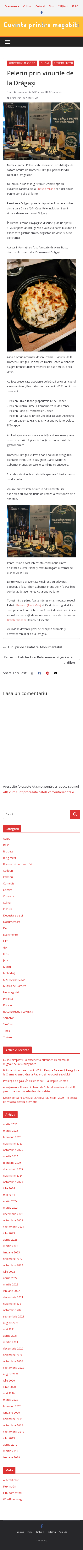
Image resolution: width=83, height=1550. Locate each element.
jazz (5, 960)
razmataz (22, 92)
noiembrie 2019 (13, 1419)
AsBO (6, 838)
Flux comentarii (12, 1493)
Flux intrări (9, 1486)
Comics (7, 890)
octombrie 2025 (13, 1150)
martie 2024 (10, 1207)
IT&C (75, 6)
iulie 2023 (9, 1233)
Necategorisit (11, 992)
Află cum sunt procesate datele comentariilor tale (38, 792)
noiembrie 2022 (13, 1259)
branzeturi (15, 98)
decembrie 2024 (13, 1169)
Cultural (40, 6)
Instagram (51, 1532)
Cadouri (8, 870)
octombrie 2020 (13, 1361)
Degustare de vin (63, 63)
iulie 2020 (9, 1380)
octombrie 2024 (13, 1182)
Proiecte (8, 999)
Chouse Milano (45, 189)
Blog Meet (9, 858)
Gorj (5, 947)
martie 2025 (10, 1156)
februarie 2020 (12, 1406)
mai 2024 (9, 1195)
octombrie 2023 (13, 1220)
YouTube (63, 1532)
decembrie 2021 (13, 1297)
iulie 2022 (9, 1271)
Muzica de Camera (14, 986)
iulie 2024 (9, 1188)
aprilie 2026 (10, 1124)
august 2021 (11, 1323)
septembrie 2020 (13, 1367)
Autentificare (11, 1480)
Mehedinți (9, 973)
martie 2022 (10, 1284)
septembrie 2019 (13, 1432)
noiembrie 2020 (13, 1355)
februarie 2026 (12, 1137)
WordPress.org (12, 1499)
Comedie (8, 883)
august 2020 (11, 1374)
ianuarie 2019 (11, 1457)
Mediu (7, 967)
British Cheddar (16, 620)
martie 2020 (10, 1400)
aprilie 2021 (10, 1335)
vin (36, 98)
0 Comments (55, 92)
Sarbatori (8, 1018)
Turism (7, 1037)
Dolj (5, 928)
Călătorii (63, 6)
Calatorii (8, 877)
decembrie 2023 (13, 1214)
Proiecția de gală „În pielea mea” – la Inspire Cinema (35, 1081)
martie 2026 (10, 1131)
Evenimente (12, 6)
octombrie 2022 (13, 1265)
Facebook (20, 1532)
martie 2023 (10, 1246)
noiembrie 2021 (13, 1303)
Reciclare (8, 1005)
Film (51, 6)
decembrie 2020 (13, 1348)
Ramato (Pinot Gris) (28, 605)
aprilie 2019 (10, 1444)
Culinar (27, 6)
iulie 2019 (9, 1438)
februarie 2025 (12, 1163)
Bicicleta (8, 851)
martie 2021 (10, 1342)
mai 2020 (9, 1393)
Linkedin (40, 1532)
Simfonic (8, 1024)
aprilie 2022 (10, 1278)
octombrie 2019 (13, 1425)
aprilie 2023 (10, 1239)
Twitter (30, 1532)
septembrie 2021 (13, 1316)
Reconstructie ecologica (18, 1011)
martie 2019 (10, 1451)
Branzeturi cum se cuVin (22, 63)
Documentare (11, 922)
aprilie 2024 (10, 1201)
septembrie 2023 (13, 1227)
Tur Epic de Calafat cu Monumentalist (35, 647)
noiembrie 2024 (13, 1175)
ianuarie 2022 (11, 1291)
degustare (28, 98)
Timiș (6, 1031)
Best (6, 845)
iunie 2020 (9, 1387)
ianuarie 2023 (11, 1252)
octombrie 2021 (13, 1310)
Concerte (8, 896)
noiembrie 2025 (13, 1143)
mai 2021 (9, 1329)
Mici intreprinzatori (14, 979)
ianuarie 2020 (11, 1412)
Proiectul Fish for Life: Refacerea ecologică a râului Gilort (39, 660)
